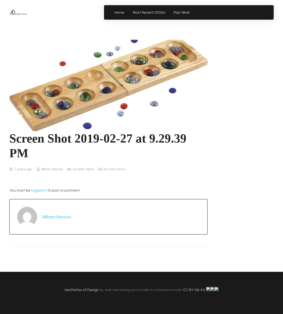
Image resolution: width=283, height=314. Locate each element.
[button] (192, 12)
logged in (39, 190)
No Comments (114, 169)
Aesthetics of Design (82, 290)
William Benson (52, 169)
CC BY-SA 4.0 (194, 290)
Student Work (83, 169)
